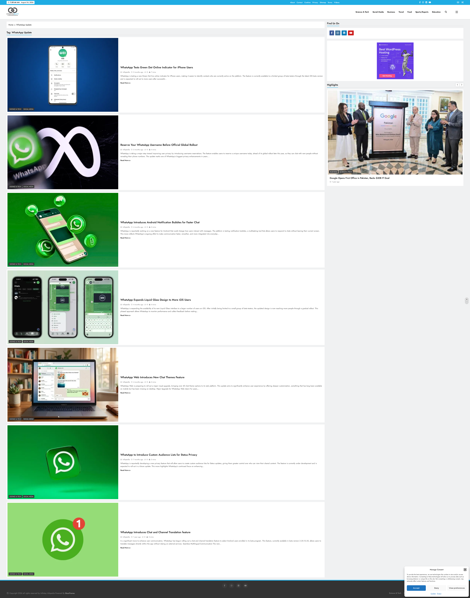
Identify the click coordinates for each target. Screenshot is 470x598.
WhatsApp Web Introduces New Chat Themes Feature (152, 377)
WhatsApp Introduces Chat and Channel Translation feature (155, 532)
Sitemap (323, 2)
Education (436, 12)
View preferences (457, 588)
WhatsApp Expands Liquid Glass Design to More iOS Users (155, 300)
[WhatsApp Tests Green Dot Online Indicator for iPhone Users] (62, 75)
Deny (436, 588)
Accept (416, 588)
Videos (336, 2)
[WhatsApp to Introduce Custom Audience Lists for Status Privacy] (62, 462)
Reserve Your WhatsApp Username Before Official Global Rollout (158, 145)
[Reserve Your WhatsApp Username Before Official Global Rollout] (62, 152)
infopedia (126, 72)
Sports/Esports (421, 12)
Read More (124, 83)
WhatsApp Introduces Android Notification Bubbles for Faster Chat (160, 222)
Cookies (433, 593)
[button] (465, 569)
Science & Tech (362, 12)
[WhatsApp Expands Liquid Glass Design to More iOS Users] (62, 307)
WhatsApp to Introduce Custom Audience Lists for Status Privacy (158, 455)
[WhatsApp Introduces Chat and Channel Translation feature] (62, 540)
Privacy (439, 593)
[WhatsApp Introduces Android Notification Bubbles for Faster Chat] (62, 230)
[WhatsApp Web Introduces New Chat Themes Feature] (62, 385)
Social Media (378, 12)
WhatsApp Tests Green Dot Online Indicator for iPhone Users (156, 67)
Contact (300, 2)
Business (391, 12)
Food (409, 12)
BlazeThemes (70, 593)
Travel (401, 12)
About (292, 2)
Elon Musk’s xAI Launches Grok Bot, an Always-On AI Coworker (362, 178)
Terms (330, 2)
